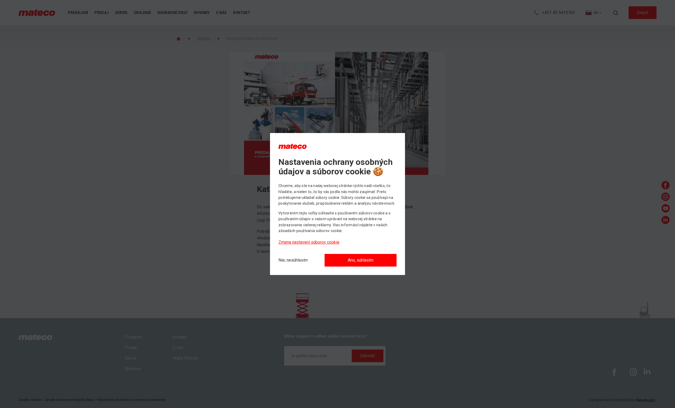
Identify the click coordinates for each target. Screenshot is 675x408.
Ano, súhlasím (360, 260)
